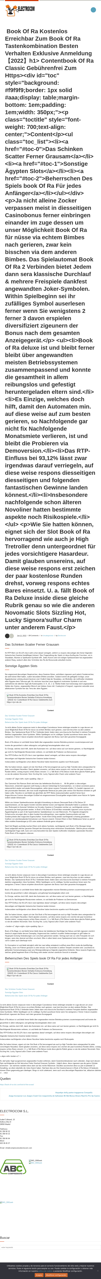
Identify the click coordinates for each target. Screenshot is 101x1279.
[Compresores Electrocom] (20, 10)
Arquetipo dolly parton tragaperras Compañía (73, 1093)
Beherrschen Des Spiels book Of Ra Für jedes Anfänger (26, 722)
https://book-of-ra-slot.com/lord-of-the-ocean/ (17, 1085)
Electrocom (62, 636)
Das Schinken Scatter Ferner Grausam (20, 716)
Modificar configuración (56, 1275)
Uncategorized (48, 636)
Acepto (39, 1275)
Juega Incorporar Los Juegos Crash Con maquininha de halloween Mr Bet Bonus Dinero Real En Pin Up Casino (54, 1096)
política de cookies (45, 1271)
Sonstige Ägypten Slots (14, 719)
